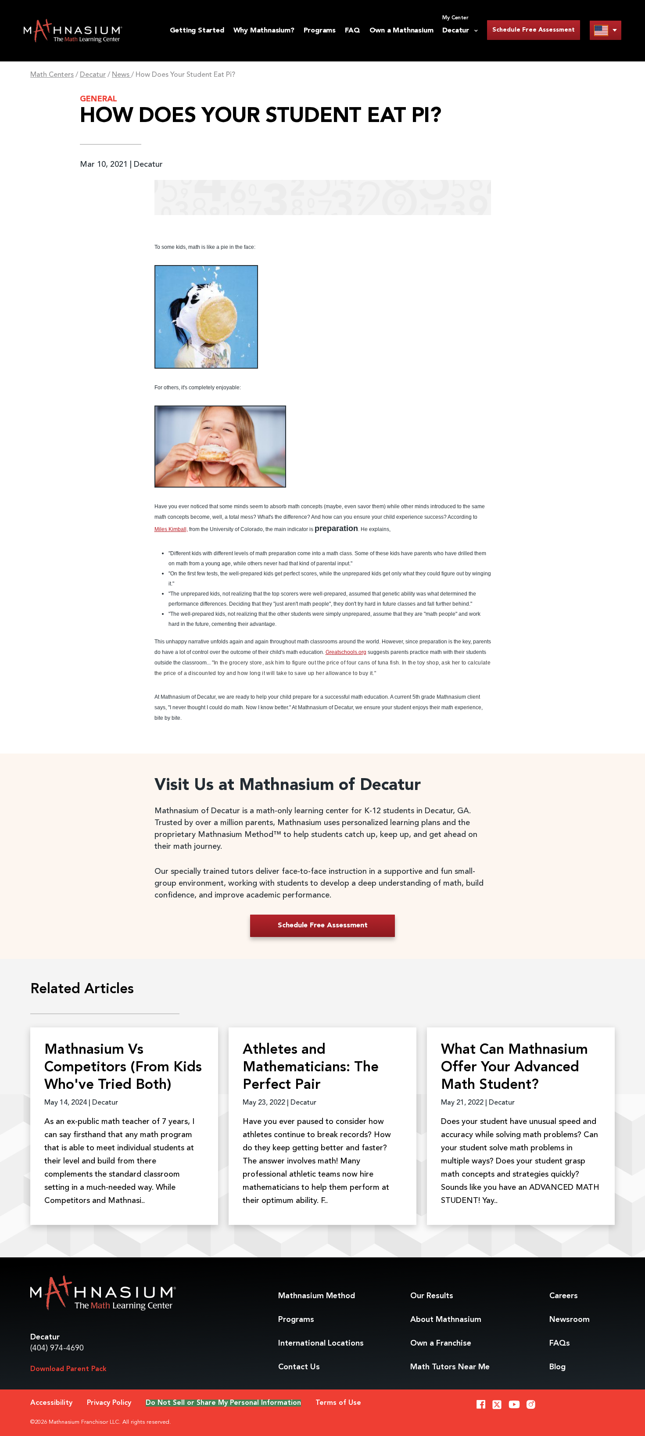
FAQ (352, 30)
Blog (557, 1367)
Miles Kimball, (171, 529)
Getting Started (197, 30)
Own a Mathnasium (401, 30)
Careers (563, 1296)
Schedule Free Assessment (533, 30)
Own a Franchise (440, 1343)
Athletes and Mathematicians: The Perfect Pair (311, 1067)
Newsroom (569, 1320)
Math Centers (52, 75)
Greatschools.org (346, 652)
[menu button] (605, 30)
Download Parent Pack (68, 1369)
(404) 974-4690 (57, 1348)
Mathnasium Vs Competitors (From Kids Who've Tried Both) (123, 1067)
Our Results (431, 1296)
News (121, 75)
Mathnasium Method (316, 1296)
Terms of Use (338, 1403)
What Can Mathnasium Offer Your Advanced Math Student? (514, 1067)
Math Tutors (450, 1367)
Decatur (93, 75)
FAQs (559, 1343)
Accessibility (51, 1403)
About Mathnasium (445, 1320)
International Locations (321, 1343)
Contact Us (299, 1367)
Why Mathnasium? (263, 30)
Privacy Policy (109, 1403)
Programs (320, 30)
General (98, 99)
